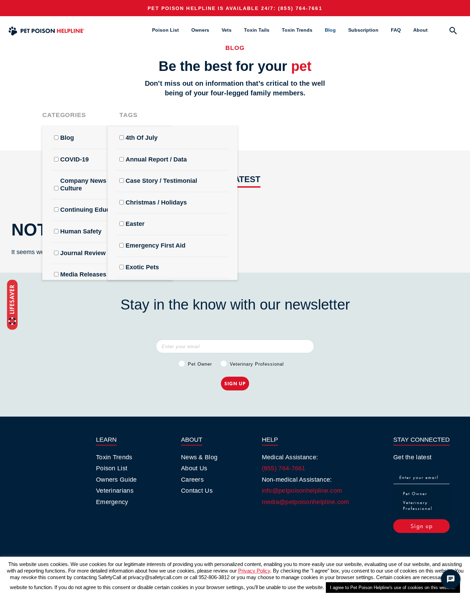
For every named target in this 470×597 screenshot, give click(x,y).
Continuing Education (92, 209)
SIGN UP (235, 383)
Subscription (363, 30)
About (420, 30)
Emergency (112, 502)
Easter (135, 223)
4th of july (142, 137)
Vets (227, 30)
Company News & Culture (86, 184)
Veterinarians (114, 490)
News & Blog (199, 457)
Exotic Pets (142, 267)
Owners (200, 30)
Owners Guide (116, 479)
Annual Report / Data (156, 159)
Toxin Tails (256, 30)
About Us (194, 468)
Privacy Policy (254, 571)
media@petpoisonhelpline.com (305, 502)
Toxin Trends (297, 30)
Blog (330, 30)
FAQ (396, 30)
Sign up (421, 526)
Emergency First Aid (155, 245)
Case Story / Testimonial (161, 180)
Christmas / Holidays (156, 202)
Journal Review (83, 253)
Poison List (165, 30)
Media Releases (83, 274)
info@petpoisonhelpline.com (302, 490)
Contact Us (197, 490)
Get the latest (412, 457)
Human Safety (81, 231)
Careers (192, 479)
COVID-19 (74, 159)
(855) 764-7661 (300, 8)
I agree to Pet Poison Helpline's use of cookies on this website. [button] (393, 587)
